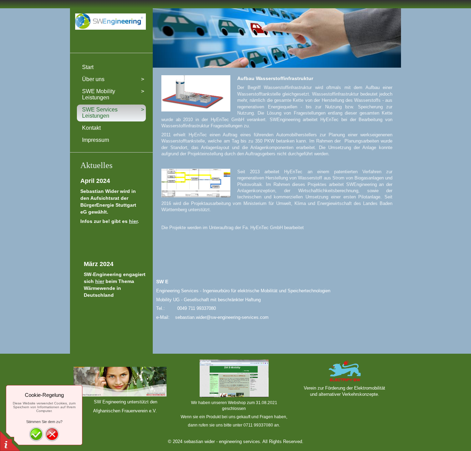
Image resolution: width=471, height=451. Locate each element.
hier (133, 221)
